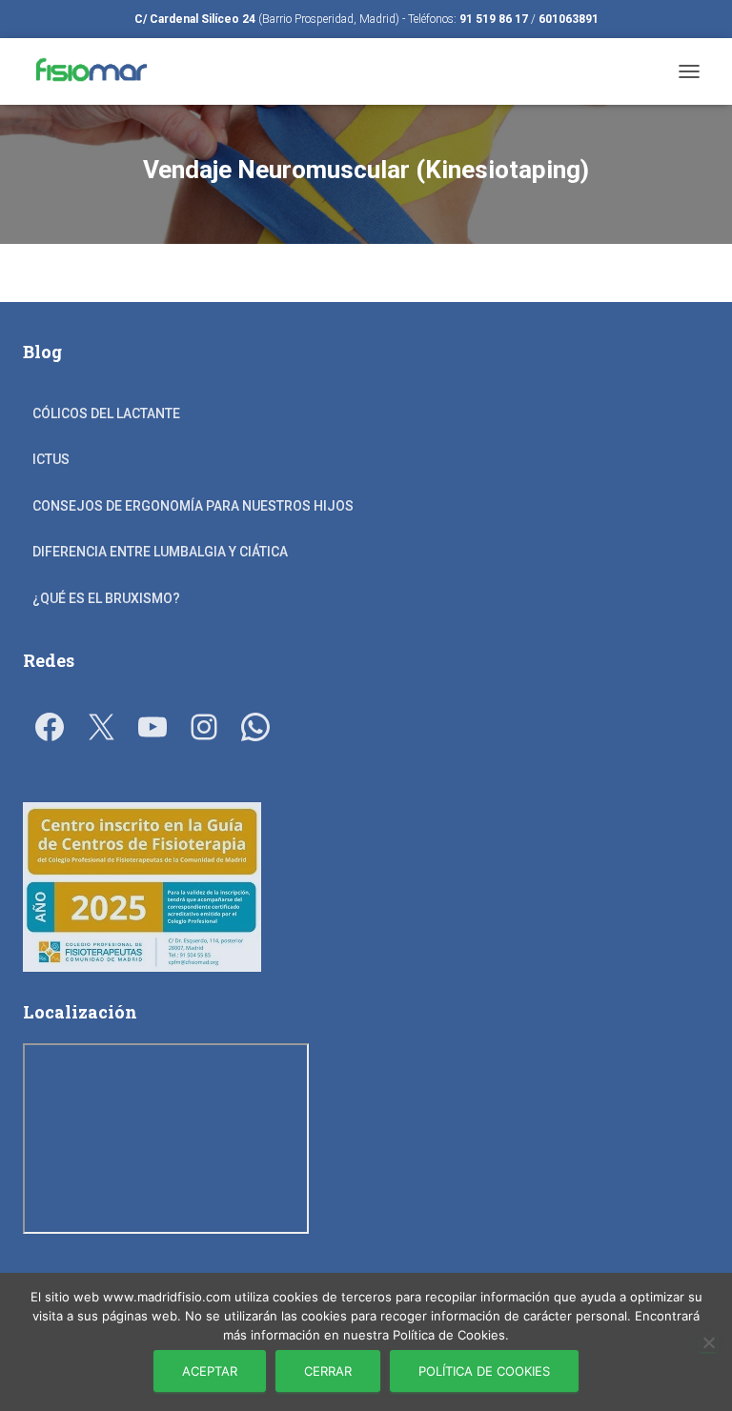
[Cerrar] (708, 1342)
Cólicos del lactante (106, 413)
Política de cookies (484, 1371)
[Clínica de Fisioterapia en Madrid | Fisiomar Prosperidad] (96, 71)
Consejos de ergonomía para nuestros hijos (193, 506)
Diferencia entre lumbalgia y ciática (160, 551)
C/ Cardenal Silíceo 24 (194, 19)
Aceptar (209, 1371)
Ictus (51, 459)
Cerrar (328, 1371)
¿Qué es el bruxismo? (106, 598)
